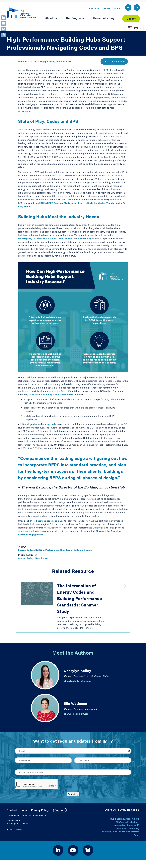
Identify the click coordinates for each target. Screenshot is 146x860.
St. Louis (59, 238)
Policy (30, 558)
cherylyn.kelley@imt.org (77, 680)
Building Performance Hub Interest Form (120, 833)
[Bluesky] (3, 29)
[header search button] (137, 7)
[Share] (3, 35)
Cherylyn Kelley (46, 61)
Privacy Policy (40, 810)
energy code (49, 424)
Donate (131, 18)
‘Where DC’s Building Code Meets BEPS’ (51, 394)
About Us (51, 18)
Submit (71, 794)
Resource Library (104, 18)
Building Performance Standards (53, 549)
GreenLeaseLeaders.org (126, 828)
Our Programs (75, 18)
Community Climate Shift (126, 825)
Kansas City (85, 238)
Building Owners (83, 549)
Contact (12, 810)
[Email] (3, 23)
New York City (45, 238)
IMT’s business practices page (47, 520)
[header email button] (128, 7)
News (107, 8)
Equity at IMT (94, 8)
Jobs (24, 810)
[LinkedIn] (3, 18)
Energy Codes (26, 549)
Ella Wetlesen (63, 61)
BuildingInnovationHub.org (124, 818)
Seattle (69, 238)
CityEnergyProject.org (127, 821)
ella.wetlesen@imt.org (76, 713)
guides (33, 424)
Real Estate (41, 558)
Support (118, 8)
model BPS (71, 175)
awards (67, 441)
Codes (21, 558)
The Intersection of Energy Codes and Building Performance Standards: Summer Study (79, 598)
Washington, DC (27, 238)
